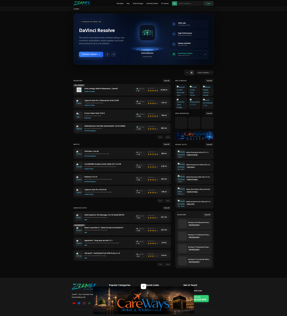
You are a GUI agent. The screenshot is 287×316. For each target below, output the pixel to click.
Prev (160, 137)
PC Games (165, 3)
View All (166, 81)
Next (167, 137)
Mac (128, 3)
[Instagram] (84, 303)
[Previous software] (107, 54)
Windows (120, 3)
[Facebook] (79, 303)
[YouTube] (74, 303)
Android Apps (138, 3)
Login (208, 3)
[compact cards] (187, 72)
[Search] (174, 3)
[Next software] (113, 54)
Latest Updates (203, 72)
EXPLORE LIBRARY (89, 54)
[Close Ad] (143, 286)
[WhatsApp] (89, 303)
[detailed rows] (191, 72)
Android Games (152, 3)
